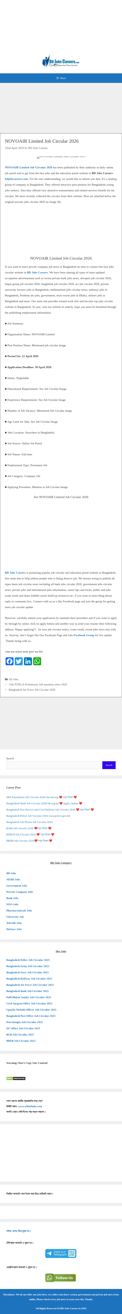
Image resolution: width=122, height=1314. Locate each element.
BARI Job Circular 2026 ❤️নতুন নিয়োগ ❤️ (28, 828)
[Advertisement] (61, 28)
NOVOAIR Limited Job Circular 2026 (28, 167)
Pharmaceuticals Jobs (19, 910)
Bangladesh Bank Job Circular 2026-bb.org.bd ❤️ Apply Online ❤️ (44, 803)
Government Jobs (16, 885)
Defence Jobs (14, 929)
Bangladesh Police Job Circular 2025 (28, 960)
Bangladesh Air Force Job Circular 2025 (30, 984)
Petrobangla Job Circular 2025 (24, 1022)
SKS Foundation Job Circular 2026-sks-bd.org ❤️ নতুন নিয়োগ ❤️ (41, 797)
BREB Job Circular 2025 (21, 1040)
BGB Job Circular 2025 (20, 1034)
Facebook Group (84, 635)
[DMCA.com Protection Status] (16, 1079)
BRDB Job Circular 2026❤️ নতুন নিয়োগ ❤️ (29, 840)
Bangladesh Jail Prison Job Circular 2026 (29, 822)
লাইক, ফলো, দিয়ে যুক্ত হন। (18, 1231)
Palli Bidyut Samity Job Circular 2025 (28, 997)
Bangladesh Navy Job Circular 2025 (27, 972)
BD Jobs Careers (37, 272)
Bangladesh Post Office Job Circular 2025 (31, 1015)
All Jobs (13, 679)
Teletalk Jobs (14, 923)
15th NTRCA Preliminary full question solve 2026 (38, 684)
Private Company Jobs (19, 891)
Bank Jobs (12, 898)
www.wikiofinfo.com (30, 1106)
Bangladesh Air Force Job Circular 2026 (32, 689)
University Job (15, 916)
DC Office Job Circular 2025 (23, 1028)
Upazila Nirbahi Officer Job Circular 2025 (31, 1009)
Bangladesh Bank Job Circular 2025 (27, 991)
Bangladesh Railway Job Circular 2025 (29, 978)
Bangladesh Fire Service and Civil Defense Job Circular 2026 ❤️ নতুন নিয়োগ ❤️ (50, 809)
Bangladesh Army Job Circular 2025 (27, 966)
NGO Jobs (12, 904)
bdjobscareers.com (16, 178)
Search (10, 758)
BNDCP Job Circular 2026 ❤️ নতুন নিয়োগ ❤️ (30, 834)
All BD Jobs (13, 879)
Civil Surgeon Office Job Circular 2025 (29, 1003)
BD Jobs (11, 873)
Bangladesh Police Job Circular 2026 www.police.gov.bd (38, 815)
